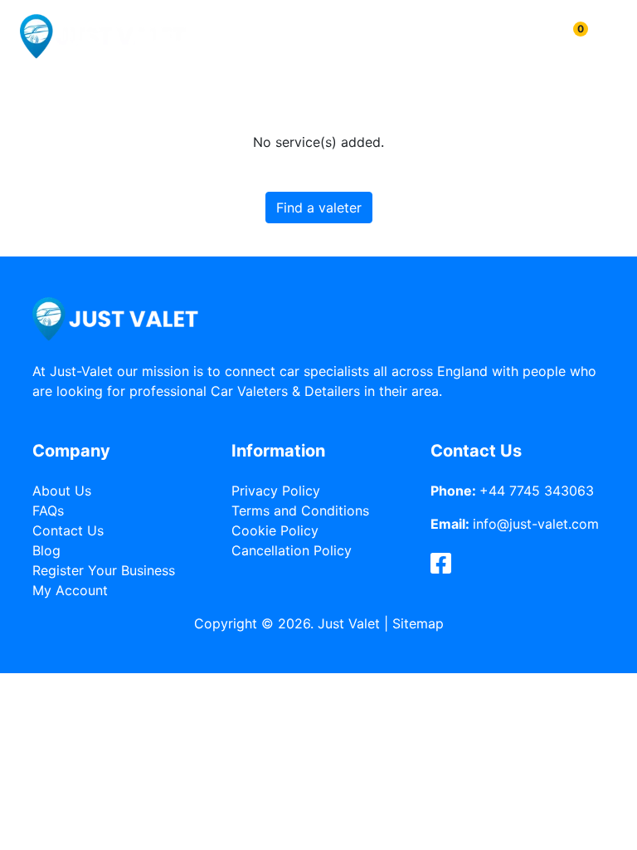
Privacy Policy (275, 490)
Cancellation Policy (291, 550)
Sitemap (418, 623)
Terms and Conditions (300, 510)
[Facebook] (440, 563)
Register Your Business (103, 570)
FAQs (48, 510)
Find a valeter (319, 207)
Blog (46, 550)
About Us (61, 490)
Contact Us (68, 530)
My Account (70, 590)
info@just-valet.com (536, 523)
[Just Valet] (103, 36)
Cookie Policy (274, 530)
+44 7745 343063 (536, 490)
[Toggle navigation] (606, 36)
